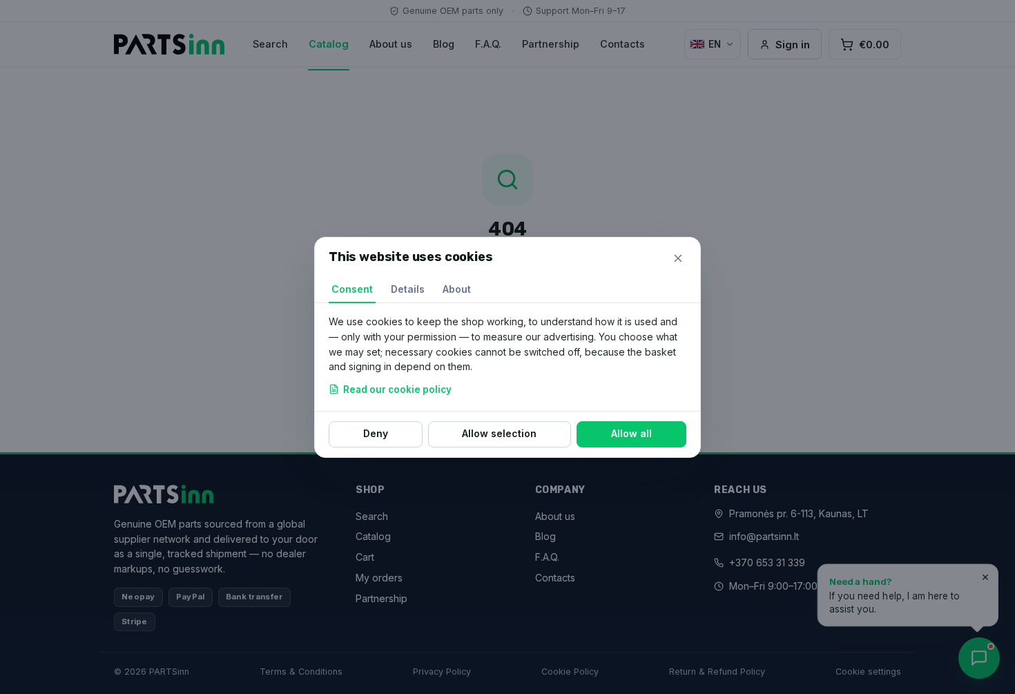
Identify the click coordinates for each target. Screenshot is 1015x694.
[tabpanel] (507, 357)
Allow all (631, 433)
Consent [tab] (352, 289)
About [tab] (457, 289)
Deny (375, 433)
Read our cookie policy (397, 388)
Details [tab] (408, 289)
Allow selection (499, 433)
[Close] (678, 258)
